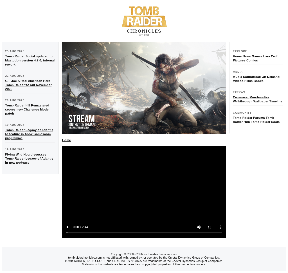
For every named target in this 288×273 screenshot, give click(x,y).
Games (257, 56)
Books (258, 81)
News (247, 56)
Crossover (241, 97)
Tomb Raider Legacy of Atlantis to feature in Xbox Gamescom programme (29, 134)
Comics (252, 60)
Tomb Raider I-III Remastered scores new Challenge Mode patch (27, 109)
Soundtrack (252, 77)
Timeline (275, 101)
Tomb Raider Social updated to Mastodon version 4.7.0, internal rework (30, 60)
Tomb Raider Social (266, 122)
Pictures (239, 60)
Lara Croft (271, 56)
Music (237, 77)
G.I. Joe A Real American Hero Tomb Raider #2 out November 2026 (28, 85)
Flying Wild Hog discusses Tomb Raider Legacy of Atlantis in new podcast (29, 158)
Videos (238, 81)
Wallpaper (260, 101)
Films (248, 81)
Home (66, 140)
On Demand (271, 77)
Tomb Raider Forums (249, 118)
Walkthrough (242, 101)
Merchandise (259, 97)
